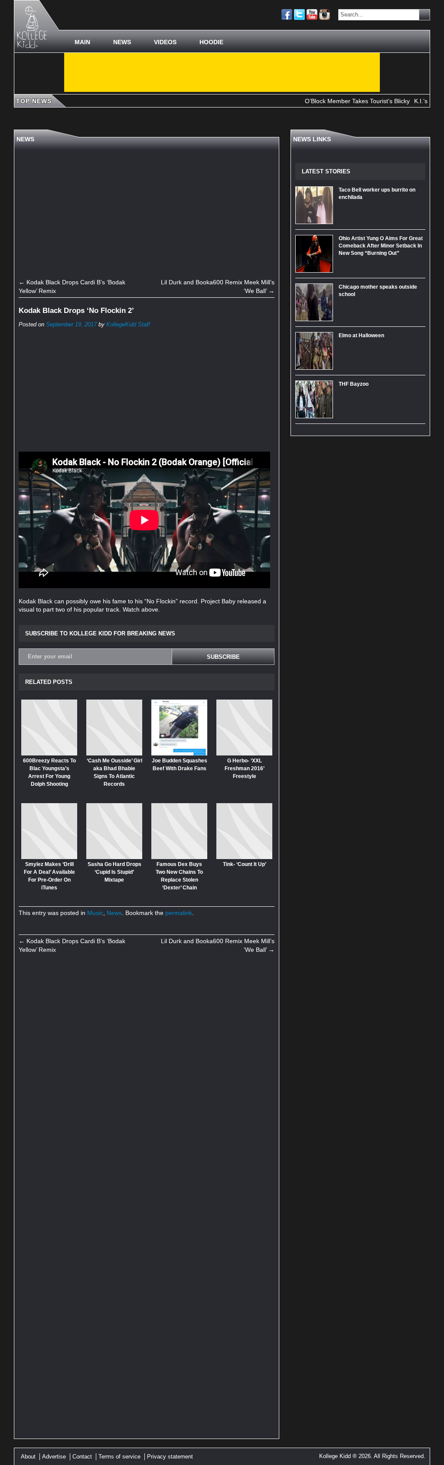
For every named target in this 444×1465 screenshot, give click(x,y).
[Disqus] (146, 1079)
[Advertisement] (222, 72)
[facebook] (286, 14)
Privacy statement (170, 1456)
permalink (178, 912)
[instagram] (324, 14)
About (28, 1456)
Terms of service (119, 1456)
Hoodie (211, 42)
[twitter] (299, 14)
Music (95, 912)
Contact (82, 1456)
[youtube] (312, 14)
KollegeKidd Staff (128, 325)
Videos (165, 42)
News (122, 42)
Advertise (54, 1456)
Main (82, 42)
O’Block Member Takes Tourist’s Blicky (337, 101)
